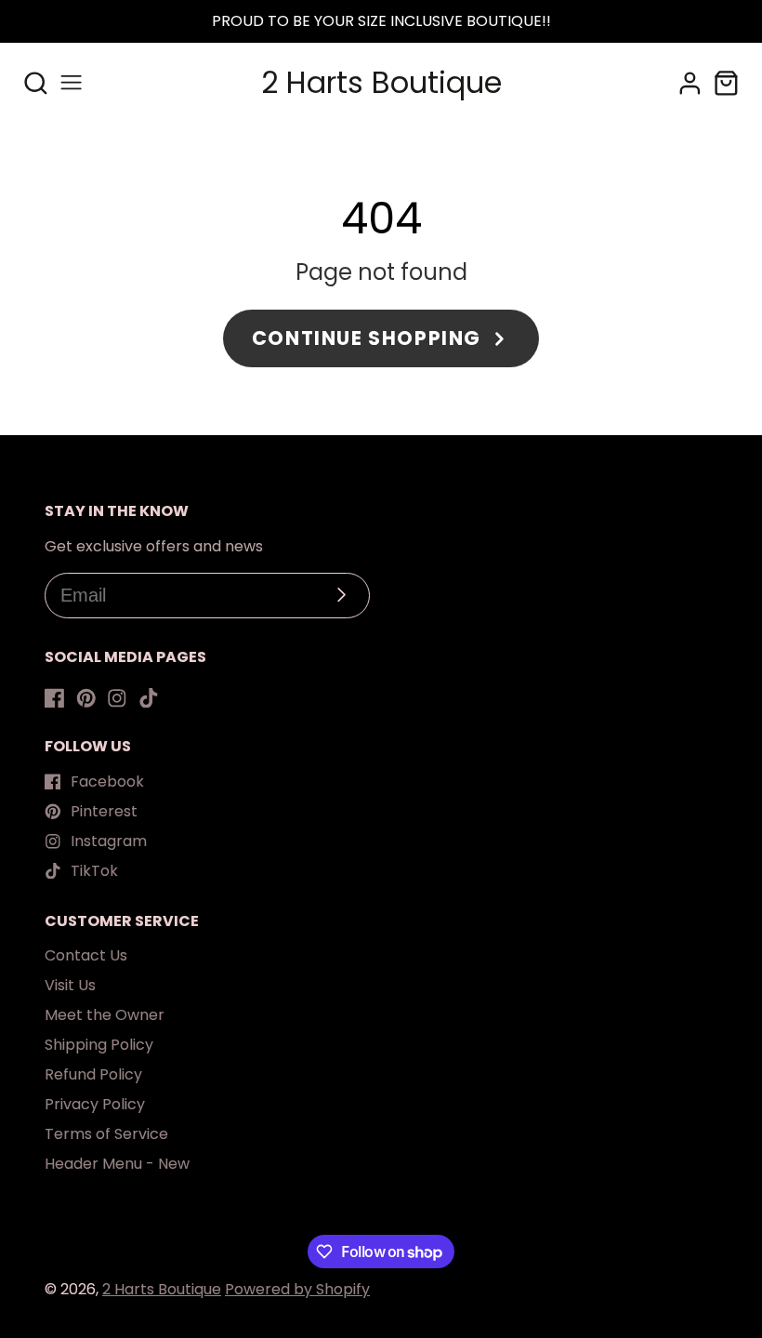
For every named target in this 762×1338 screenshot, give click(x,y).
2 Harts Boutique (161, 1289)
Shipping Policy (99, 1044)
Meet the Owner (104, 1015)
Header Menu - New (117, 1163)
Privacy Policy (95, 1104)
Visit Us (70, 985)
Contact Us (86, 955)
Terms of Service (106, 1134)
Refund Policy (93, 1074)
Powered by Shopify (297, 1289)
